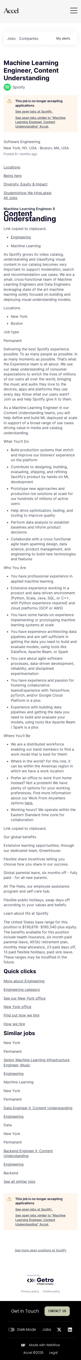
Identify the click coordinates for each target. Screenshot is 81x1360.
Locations (12, 167)
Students (11, 193)
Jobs (46, 1329)
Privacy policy (30, 1291)
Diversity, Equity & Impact (25, 184)
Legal (53, 1353)
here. (29, 803)
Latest (46, 193)
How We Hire (30, 193)
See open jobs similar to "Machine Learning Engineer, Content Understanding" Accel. (40, 122)
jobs (11, 38)
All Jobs (10, 198)
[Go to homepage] (11, 10)
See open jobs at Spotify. (34, 111)
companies (28, 38)
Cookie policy (51, 1291)
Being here (13, 175)
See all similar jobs (19, 1181)
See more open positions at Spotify (40, 1250)
